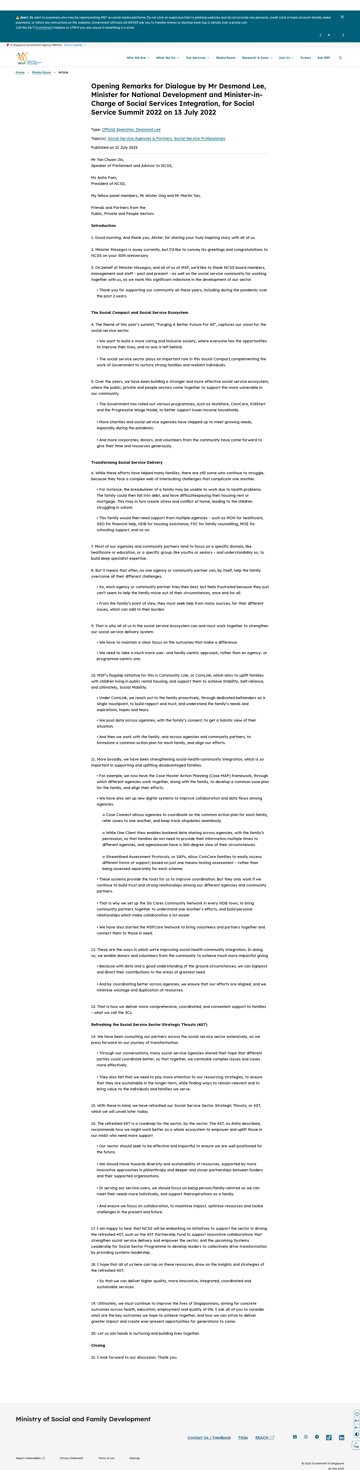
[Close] (342, 6)
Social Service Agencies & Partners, (140, 128)
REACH (263, 1427)
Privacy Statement (71, 1447)
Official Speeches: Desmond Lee (131, 119)
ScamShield (43, 17)
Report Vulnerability (29, 1447)
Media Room (41, 62)
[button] (329, 24)
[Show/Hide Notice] (357, 1413)
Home (20, 62)
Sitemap (135, 1447)
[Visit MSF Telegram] (317, 1427)
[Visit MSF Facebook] (295, 1427)
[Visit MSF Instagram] (306, 1427)
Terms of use (106, 1447)
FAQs (243, 1427)
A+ (357, 1420)
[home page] (29, 47)
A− (357, 1427)
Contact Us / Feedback (209, 1427)
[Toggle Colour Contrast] (357, 1434)
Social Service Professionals (199, 128)
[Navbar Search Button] (340, 47)
